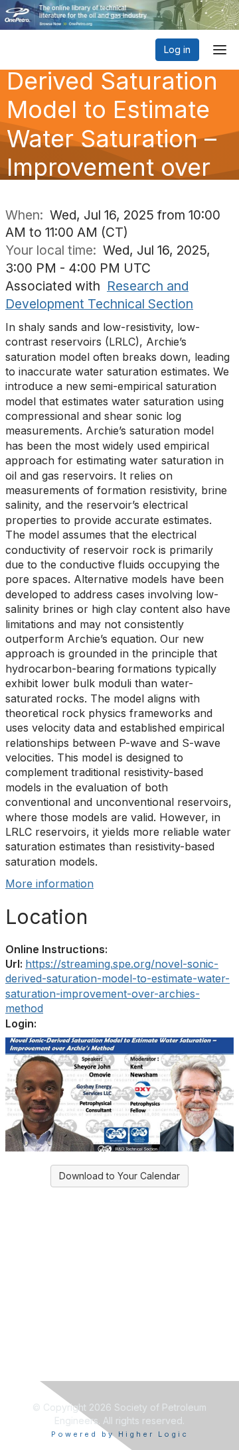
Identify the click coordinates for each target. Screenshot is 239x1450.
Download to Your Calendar (119, 1175)
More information (49, 883)
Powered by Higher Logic (120, 1434)
